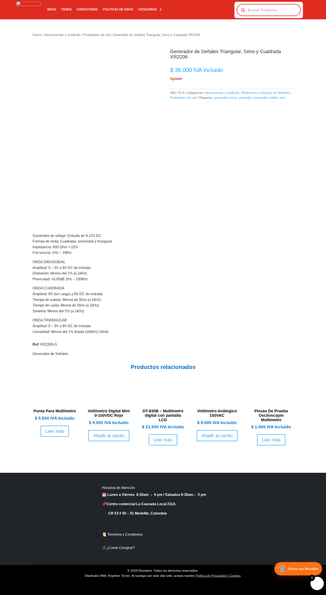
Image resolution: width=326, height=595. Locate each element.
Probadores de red (96, 35)
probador (245, 97)
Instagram (266, 537)
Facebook (266, 505)
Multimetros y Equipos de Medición (265, 92)
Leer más (54, 431)
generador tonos (225, 97)
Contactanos (87, 9)
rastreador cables (265, 97)
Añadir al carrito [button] (108, 435)
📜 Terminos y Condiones (122, 534)
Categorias (147, 9)
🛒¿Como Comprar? (118, 548)
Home (37, 35)
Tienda (66, 9)
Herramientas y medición (62, 35)
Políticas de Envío (118, 9)
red (282, 97)
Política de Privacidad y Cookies (218, 575)
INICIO (51, 9)
